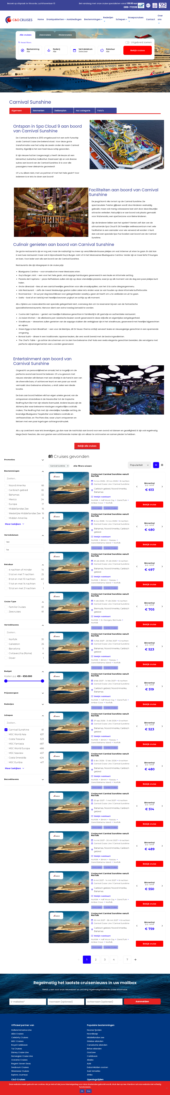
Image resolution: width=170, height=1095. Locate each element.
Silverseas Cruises (20, 1071)
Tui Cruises (16, 1048)
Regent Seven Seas (21, 1063)
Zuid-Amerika (93, 1071)
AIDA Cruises (17, 1033)
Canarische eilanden (97, 1044)
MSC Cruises (17, 1041)
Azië (89, 1063)
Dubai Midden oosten (97, 1067)
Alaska (90, 1059)
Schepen (120, 19)
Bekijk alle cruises (87, 446)
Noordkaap (92, 1033)
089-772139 (130, 7)
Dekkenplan (60, 110)
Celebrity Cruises (19, 1037)
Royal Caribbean (19, 1044)
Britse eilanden (94, 1048)
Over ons (160, 17)
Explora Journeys (19, 1074)
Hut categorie (83, 110)
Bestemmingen (92, 19)
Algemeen (16, 110)
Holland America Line (21, 1030)
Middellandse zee (95, 1037)
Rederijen (108, 17)
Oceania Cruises (19, 1059)
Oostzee (91, 1052)
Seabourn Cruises (20, 1067)
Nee (88, 1091)
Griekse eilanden (95, 1041)
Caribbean (92, 1056)
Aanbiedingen (74, 19)
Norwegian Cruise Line (22, 1056)
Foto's (100, 110)
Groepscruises (135, 17)
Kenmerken (38, 110)
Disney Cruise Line (20, 1052)
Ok (82, 1091)
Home (41, 19)
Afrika (89, 1074)
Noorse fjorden (94, 1030)
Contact (150, 19)
